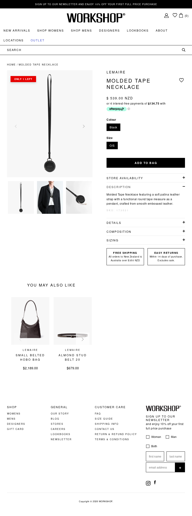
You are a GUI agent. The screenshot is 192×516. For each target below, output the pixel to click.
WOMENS (14, 413)
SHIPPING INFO (107, 423)
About (162, 30)
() (187, 16)
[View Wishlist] (175, 15)
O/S (112, 145)
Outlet (37, 40)
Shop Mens (81, 30)
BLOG (55, 418)
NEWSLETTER (61, 439)
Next (83, 126)
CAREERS (58, 429)
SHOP (12, 407)
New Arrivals (17, 30)
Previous (16, 126)
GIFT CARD (15, 429)
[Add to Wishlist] (182, 80)
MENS (11, 418)
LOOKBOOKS (60, 434)
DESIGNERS (16, 423)
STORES (57, 423)
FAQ (98, 413)
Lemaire (116, 72)
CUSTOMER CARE (110, 407)
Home (11, 64)
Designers (109, 30)
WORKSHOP (105, 501)
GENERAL (59, 407)
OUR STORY (60, 413)
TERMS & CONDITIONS (112, 439)
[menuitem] (17, 30)
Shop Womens (50, 30)
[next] (82, 339)
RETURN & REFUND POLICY (116, 434)
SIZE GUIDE (104, 418)
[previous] (20, 339)
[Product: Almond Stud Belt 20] (73, 343)
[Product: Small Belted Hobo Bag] (30, 343)
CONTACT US (104, 429)
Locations (14, 40)
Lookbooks (138, 30)
